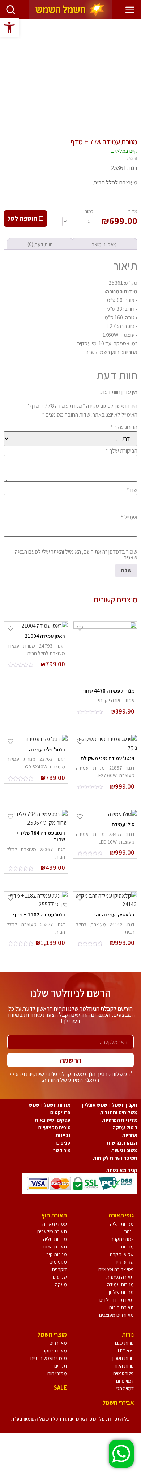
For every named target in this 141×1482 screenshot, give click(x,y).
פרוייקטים (60, 1112)
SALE (60, 1387)
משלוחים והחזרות (118, 1112)
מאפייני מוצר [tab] (104, 244)
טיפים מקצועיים (54, 1127)
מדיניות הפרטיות (119, 1120)
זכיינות (63, 1135)
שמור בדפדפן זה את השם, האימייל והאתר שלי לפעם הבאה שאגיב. (76, 555)
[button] (9, 27)
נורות (128, 1334)
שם (132, 490)
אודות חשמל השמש (49, 1105)
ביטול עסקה (124, 1127)
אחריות (129, 1135)
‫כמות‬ (88, 211)
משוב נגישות (124, 1150)
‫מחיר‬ (132, 211)
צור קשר (61, 1150)
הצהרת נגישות (122, 1142)
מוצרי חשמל (52, 1334)
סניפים (63, 1142)
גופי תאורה (121, 1215)
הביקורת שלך (121, 451)
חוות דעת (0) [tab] (40, 244)
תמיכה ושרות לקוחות (115, 1158)
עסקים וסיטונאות (52, 1120)
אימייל (129, 517)
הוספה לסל (23, 218)
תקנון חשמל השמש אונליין (109, 1105)
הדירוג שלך (123, 427)
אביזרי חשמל (118, 1403)
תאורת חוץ (54, 1215)
